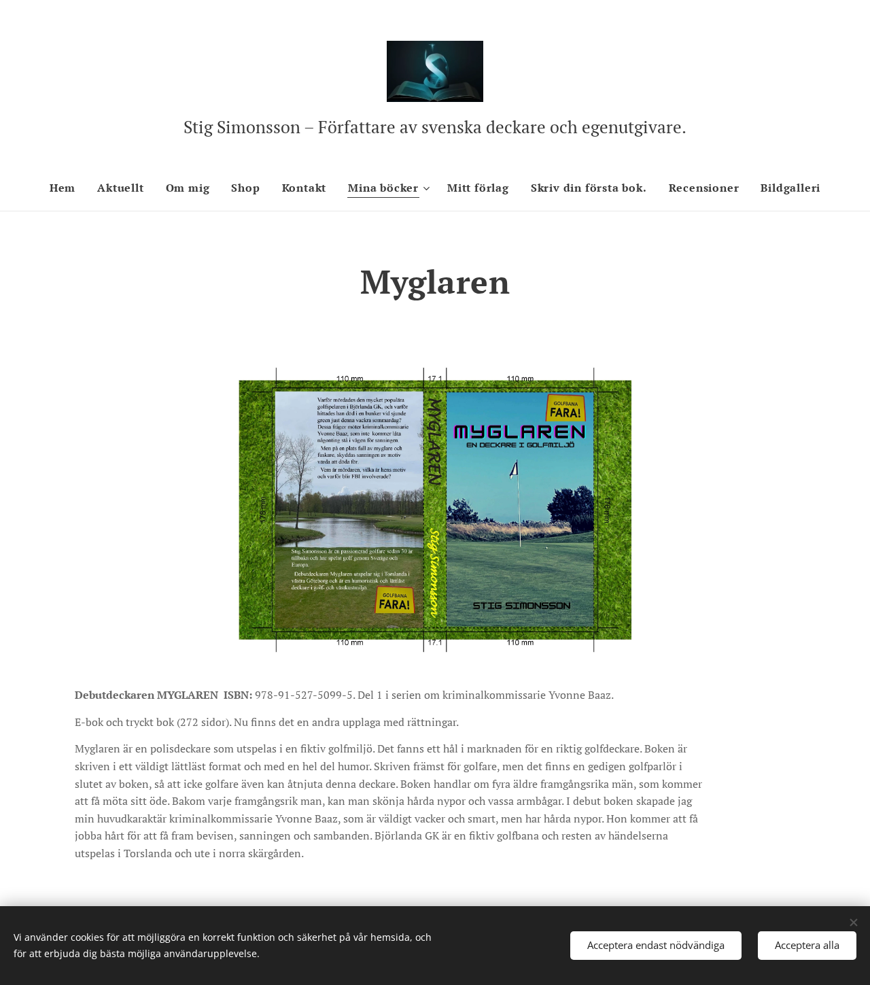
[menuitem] (68, 188)
